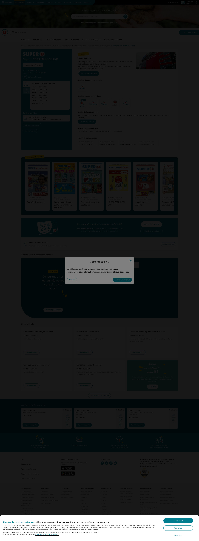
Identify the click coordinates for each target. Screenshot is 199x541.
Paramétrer (178, 535)
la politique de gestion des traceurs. (47, 534)
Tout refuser (178, 528)
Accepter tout (178, 521)
